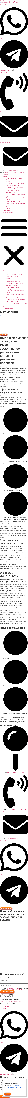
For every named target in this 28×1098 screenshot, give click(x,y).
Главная (5, 174)
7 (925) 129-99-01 (5, 143)
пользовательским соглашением (13, 1090)
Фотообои (9, 181)
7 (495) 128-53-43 (14, 809)
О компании (6, 210)
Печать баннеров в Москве (14, 178)
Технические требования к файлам (10, 1001)
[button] (14, 241)
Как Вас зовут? (4, 977)
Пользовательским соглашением (14, 989)
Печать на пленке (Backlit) (13, 201)
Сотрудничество (8, 212)
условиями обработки (12, 988)
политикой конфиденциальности (13, 1089)
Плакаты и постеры (12, 180)
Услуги (5, 176)
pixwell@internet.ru (12, 170)
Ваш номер (3, 982)
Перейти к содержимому (7, 1)
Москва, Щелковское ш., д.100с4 (14, 172)
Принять (7, 1093)
